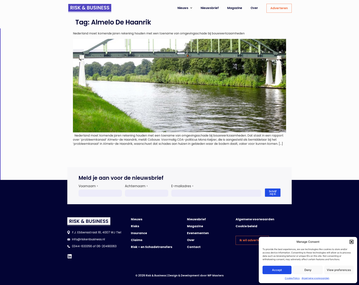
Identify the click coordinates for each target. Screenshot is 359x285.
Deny (308, 270)
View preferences (339, 270)
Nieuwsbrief (210, 8)
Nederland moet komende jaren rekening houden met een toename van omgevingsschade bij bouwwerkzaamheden (159, 33)
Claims (136, 240)
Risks (135, 226)
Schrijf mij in (273, 192)
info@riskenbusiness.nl (88, 239)
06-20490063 (106, 246)
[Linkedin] (69, 256)
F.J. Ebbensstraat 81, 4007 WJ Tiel (96, 232)
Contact (194, 247)
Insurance (139, 233)
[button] (351, 242)
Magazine (234, 8)
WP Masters (215, 275)
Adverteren (279, 8)
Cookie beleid (246, 226)
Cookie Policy (292, 278)
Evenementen (198, 233)
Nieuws (182, 8)
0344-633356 (82, 246)
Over (254, 8)
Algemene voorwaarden (315, 278)
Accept (277, 270)
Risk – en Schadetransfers (151, 247)
